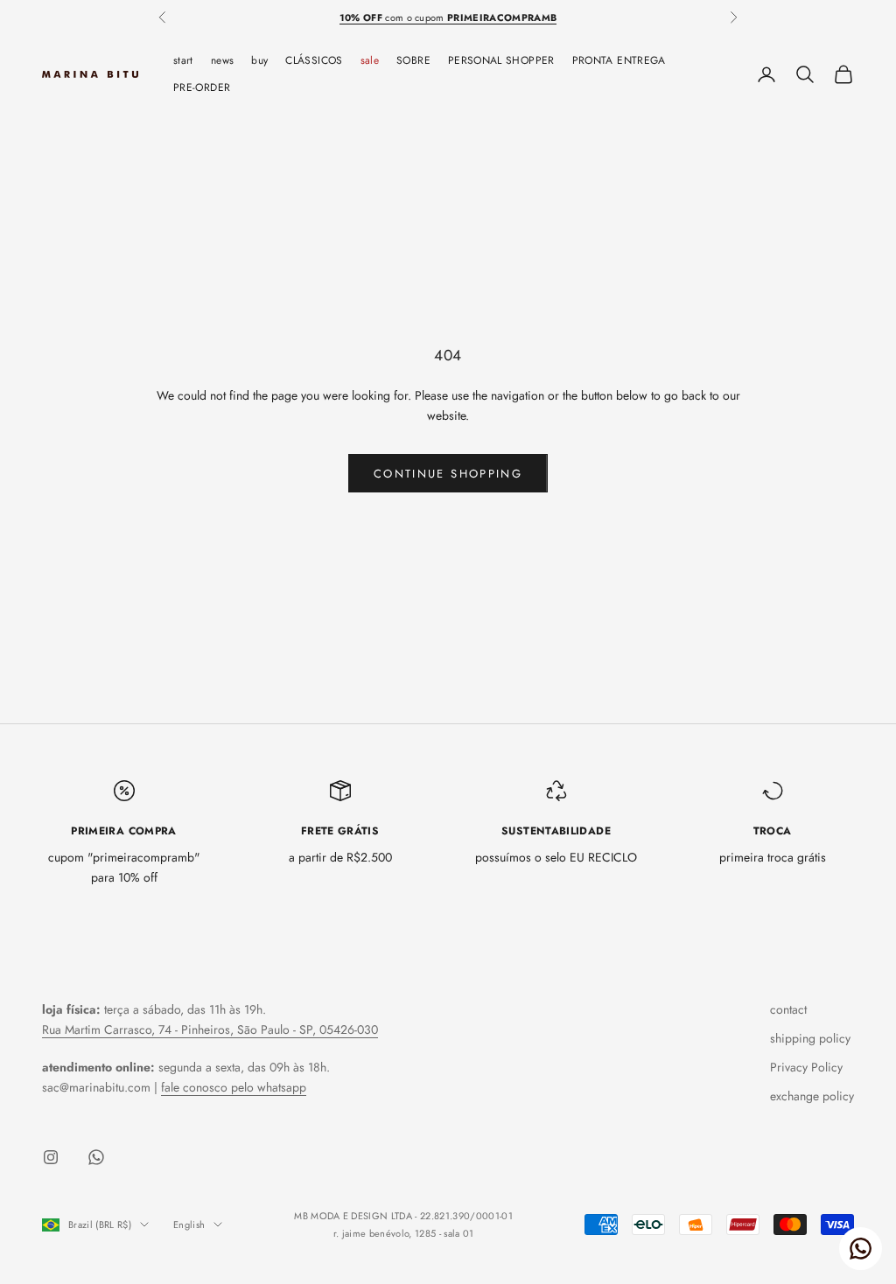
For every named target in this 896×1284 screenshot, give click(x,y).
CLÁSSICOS (313, 60)
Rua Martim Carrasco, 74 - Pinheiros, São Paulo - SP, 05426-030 (210, 1029)
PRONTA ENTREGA (619, 60)
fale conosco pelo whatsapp (233, 1087)
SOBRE (413, 60)
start (183, 60)
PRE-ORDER (201, 87)
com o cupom (448, 17)
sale (369, 60)
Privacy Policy (806, 1067)
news (222, 60)
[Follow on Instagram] (51, 1157)
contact (788, 1009)
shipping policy (810, 1038)
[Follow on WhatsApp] (96, 1157)
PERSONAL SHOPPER (501, 60)
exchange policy (812, 1096)
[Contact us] (860, 1248)
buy (259, 60)
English (189, 1225)
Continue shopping (448, 473)
